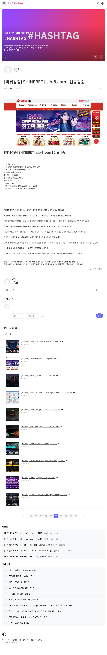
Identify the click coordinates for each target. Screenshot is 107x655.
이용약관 (14, 640)
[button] (95, 57)
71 (66, 516)
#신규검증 (10, 327)
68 (51, 516)
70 (61, 516)
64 (31, 516)
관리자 (16, 68)
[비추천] (14, 289)
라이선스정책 (23, 640)
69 (56, 516)
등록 (99, 315)
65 (36, 516)
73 (76, 516)
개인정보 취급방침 (36, 640)
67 (46, 516)
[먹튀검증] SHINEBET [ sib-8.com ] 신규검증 (44, 82)
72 (71, 516)
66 (41, 516)
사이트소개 (5, 640)
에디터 (42, 316)
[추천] (7, 289)
